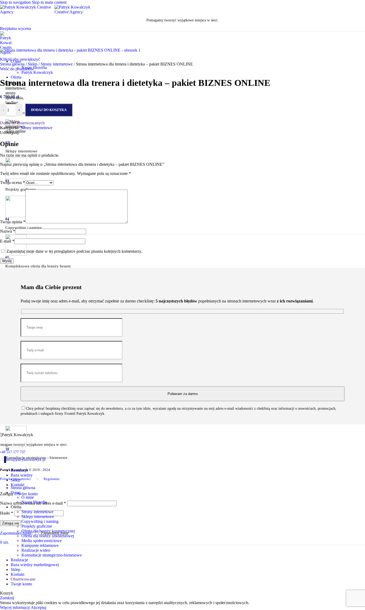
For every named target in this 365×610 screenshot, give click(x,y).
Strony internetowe (57, 64)
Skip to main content (49, 2)
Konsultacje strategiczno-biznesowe (51, 555)
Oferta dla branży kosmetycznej (48, 531)
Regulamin (52, 479)
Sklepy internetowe (37, 516)
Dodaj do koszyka (49, 110)
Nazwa (7, 231)
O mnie (27, 497)
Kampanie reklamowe (40, 545)
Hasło (6, 513)
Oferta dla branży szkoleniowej (47, 536)
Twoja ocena (12, 182)
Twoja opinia (12, 222)
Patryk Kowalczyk (37, 72)
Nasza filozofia (34, 67)
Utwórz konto (26, 494)
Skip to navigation (16, 2)
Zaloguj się (10, 523)
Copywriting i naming (40, 521)
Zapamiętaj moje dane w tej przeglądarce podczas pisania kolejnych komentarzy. (74, 251)
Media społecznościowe (41, 540)
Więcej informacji (15, 607)
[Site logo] (27, 12)
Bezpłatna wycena (15, 28)
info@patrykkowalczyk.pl (25, 460)
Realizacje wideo (35, 550)
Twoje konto (21, 584)
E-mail (7, 241)
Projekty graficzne (36, 526)
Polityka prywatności (15, 479)
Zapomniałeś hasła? (16, 533)
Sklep (33, 64)
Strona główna (13, 64)
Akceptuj (38, 607)
